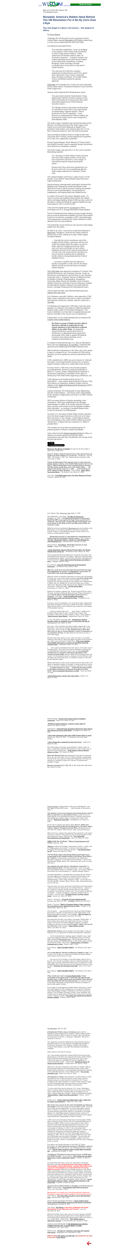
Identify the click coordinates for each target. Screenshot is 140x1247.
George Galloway (52, 806)
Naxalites (74, 571)
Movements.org (73, 528)
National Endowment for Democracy (73, 385)
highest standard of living (73, 433)
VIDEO (49, 841)
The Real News (52, 1028)
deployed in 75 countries (68, 345)
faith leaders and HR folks (66, 1236)
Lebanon (71, 573)
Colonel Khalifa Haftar (73, 976)
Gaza (78, 573)
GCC (75, 1186)
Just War (50, 302)
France (62, 806)
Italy (52, 808)
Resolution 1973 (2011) (74, 40)
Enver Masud (55, 35)
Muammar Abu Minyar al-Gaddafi (58, 449)
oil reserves (74, 208)
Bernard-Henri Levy (65, 939)
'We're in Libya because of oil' (79, 841)
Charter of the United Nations (58, 320)
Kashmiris (55, 571)
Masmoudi (51, 233)
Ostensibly (51, 85)
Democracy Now (65, 513)
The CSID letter (53, 271)
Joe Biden (71, 901)
